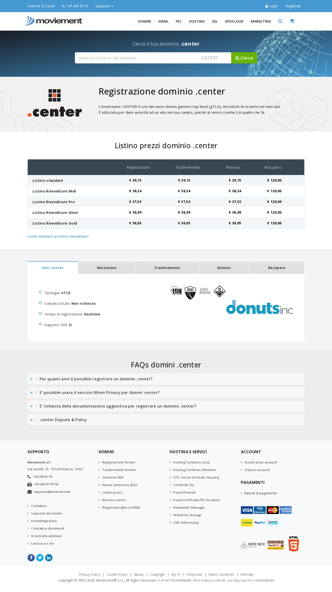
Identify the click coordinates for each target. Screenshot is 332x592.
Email (163, 21)
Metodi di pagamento (261, 493)
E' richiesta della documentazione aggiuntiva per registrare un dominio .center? (118, 406)
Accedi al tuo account (261, 462)
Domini (144, 21)
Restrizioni (106, 267)
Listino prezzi (112, 492)
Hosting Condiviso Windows (194, 470)
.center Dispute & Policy (63, 419)
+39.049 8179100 (46, 484)
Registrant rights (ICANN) (121, 507)
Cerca (246, 58)
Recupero (276, 267)
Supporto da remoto (46, 513)
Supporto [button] (103, 6)
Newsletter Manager (189, 507)
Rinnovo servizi (114, 500)
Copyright (157, 574)
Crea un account (257, 470)
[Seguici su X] (40, 558)
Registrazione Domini (118, 462)
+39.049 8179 (76, 6)
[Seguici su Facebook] (31, 558)
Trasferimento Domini (119, 470)
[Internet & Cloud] (54, 18)
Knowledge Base (44, 521)
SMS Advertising (185, 522)
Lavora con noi (42, 543)
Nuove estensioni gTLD (120, 485)
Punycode (194, 574)
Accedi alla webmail (46, 536)
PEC (179, 21)
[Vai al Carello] (297, 21)
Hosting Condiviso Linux (191, 462)
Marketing (261, 21)
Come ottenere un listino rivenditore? (57, 236)
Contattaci (39, 506)
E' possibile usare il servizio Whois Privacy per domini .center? (100, 392)
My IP (175, 574)
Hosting (197, 21)
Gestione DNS (113, 477)
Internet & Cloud (41, 6)
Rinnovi (224, 267)
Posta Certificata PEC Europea (196, 500)
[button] (280, 21)
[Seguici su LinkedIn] (49, 558)
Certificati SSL (183, 485)
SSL (215, 21)
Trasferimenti (167, 267)
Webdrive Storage (187, 515)
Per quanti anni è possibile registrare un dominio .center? (96, 379)
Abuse (139, 574)
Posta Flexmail (184, 492)
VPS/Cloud (234, 21)
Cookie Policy (117, 574)
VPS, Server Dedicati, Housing (196, 477)
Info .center (52, 267)
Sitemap (246, 574)
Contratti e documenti (47, 528)
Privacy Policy (89, 574)
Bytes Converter (221, 574)
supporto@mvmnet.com (52, 491)
